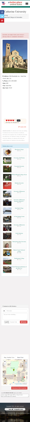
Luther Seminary (19, 233)
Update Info (23, 127)
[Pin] (2, 20)
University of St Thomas (19, 158)
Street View (20, 357)
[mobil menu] (27, 3)
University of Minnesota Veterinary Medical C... (19, 200)
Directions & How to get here (19, 388)
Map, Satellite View (9, 357)
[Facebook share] (2, 12)
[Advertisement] (15, 27)
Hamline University (19, 183)
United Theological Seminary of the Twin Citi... (19, 267)
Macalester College (19, 149)
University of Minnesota (19, 191)
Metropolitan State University (19, 241)
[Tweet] (2, 16)
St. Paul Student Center (19, 216)
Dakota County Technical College (19, 250)
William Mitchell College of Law (19, 174)
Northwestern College (19, 258)
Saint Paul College (19, 208)
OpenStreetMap (19, 383)
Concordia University (19, 166)
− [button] (4, 364)
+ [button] (4, 362)
